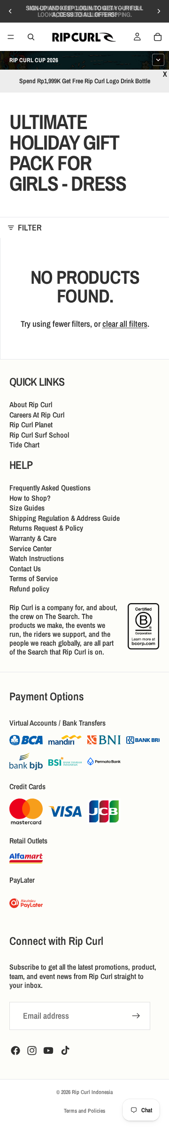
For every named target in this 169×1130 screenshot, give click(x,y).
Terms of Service (33, 578)
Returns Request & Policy (46, 528)
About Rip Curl (30, 404)
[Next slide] (158, 11)
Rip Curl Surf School (39, 434)
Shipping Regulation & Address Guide (64, 517)
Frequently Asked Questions (50, 487)
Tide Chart (24, 444)
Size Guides (27, 508)
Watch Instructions (36, 558)
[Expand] (158, 60)
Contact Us (25, 568)
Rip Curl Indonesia (92, 1092)
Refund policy (29, 588)
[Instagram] (32, 1050)
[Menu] (11, 37)
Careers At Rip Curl (36, 414)
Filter (30, 228)
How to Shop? (30, 497)
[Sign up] (136, 1016)
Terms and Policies (84, 1111)
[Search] (31, 37)
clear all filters (124, 324)
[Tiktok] (65, 1050)
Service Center (30, 548)
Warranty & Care (32, 538)
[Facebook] (15, 1050)
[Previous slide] (10, 11)
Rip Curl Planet (31, 424)
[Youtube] (48, 1050)
